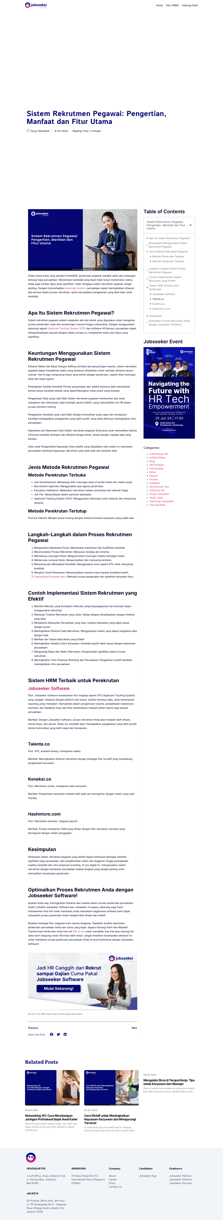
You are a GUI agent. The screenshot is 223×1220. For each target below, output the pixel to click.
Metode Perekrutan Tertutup (168, 261)
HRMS (43, 1014)
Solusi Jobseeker (159, 493)
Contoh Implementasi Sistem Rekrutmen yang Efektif (165, 279)
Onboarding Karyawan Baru (50, 576)
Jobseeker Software (163, 294)
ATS (33, 1014)
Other (153, 472)
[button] (51, 1034)
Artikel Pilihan (157, 457)
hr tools (38, 1014)
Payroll (153, 475)
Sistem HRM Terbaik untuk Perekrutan (164, 287)
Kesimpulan (155, 315)
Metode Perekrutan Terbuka (168, 256)
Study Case (156, 497)
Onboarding (156, 468)
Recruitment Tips (159, 486)
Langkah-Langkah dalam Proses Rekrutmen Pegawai (167, 270)
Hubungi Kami (190, 5)
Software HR (157, 490)
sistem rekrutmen (76, 1014)
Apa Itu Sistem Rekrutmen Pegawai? (169, 238)
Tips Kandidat (157, 504)
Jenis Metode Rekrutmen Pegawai (168, 251)
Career (113, 1179)
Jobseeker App (148, 1175)
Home (159, 5)
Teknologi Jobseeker (162, 501)
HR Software (157, 464)
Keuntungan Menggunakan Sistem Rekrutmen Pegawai (168, 245)
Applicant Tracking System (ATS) (67, 328)
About (112, 1175)
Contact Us (115, 1186)
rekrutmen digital (51, 1014)
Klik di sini (79, 931)
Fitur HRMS (172, 5)
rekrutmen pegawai (64, 1014)
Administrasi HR (159, 453)
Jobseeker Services (180, 1183)
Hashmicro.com (161, 308)
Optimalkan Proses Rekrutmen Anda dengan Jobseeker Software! (169, 322)
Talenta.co (158, 298)
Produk (154, 479)
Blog (152, 461)
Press (112, 1183)
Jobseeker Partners (180, 1175)
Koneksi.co (158, 303)
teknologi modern (74, 288)
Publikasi (155, 483)
